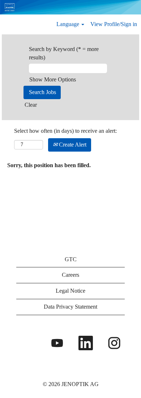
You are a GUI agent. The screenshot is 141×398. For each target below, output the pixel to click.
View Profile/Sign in (113, 24)
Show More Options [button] (52, 79)
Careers (70, 275)
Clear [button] (31, 105)
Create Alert (71, 144)
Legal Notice (70, 291)
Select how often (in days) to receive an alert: (65, 131)
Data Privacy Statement (70, 307)
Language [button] (68, 24)
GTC (71, 259)
